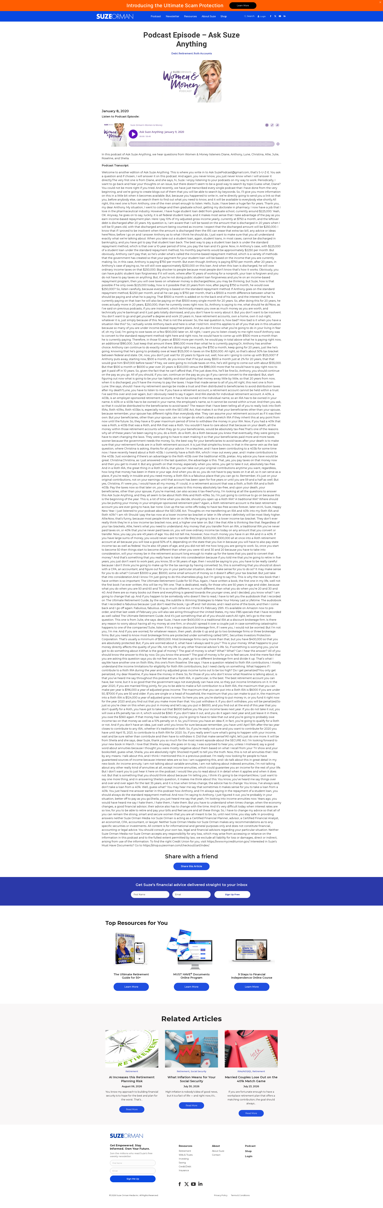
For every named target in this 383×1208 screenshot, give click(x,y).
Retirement (186, 53)
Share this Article (191, 866)
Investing (184, 1158)
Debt (174, 53)
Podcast (250, 1146)
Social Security (198, 1071)
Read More (132, 1109)
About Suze (218, 1151)
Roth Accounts (203, 53)
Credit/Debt (185, 1166)
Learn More (243, 5)
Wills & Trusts (186, 1155)
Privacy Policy (220, 1195)
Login (248, 1156)
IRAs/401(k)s (244, 1071)
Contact (216, 1155)
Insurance (184, 1170)
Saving (182, 1162)
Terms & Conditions (240, 1195)
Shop (248, 1151)
